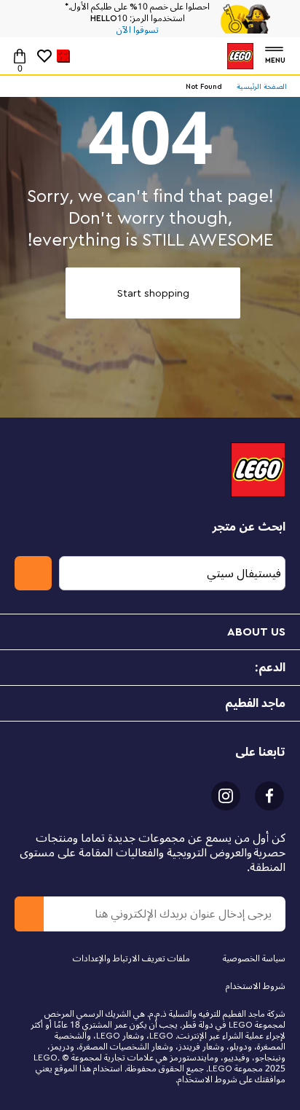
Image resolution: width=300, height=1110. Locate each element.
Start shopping (153, 293)
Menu (275, 58)
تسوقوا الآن (138, 30)
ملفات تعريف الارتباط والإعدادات (131, 959)
